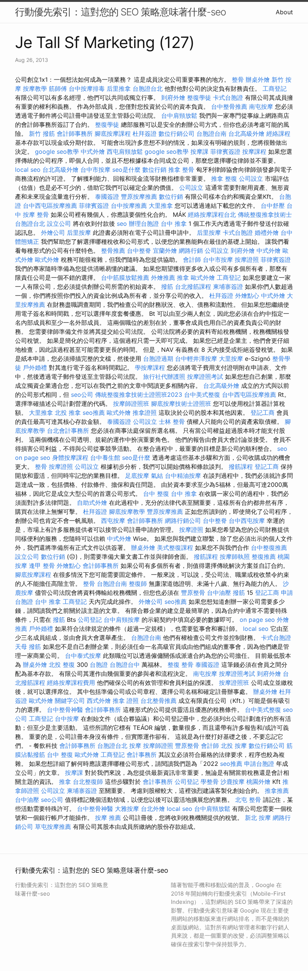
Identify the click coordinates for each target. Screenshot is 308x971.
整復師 (138, 583)
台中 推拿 (174, 223)
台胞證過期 (158, 358)
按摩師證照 (158, 745)
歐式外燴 (47, 259)
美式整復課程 (175, 547)
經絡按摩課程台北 (212, 214)
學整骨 (210, 781)
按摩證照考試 (205, 376)
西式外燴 (99, 700)
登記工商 (263, 412)
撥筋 (167, 286)
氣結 (157, 475)
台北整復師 (88, 781)
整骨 (238, 79)
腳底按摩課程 (113, 133)
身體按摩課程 (70, 457)
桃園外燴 (258, 781)
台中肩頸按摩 (122, 619)
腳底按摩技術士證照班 (181, 403)
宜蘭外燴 (165, 250)
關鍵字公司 (70, 700)
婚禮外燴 (267, 232)
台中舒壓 (273, 205)
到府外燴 (173, 97)
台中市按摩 (95, 169)
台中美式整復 (202, 394)
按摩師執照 (235, 556)
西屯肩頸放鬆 (125, 151)
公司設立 (251, 178)
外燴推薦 (163, 277)
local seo (28, 169)
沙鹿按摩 (232, 781)
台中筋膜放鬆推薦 (125, 277)
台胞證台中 (125, 664)
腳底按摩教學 (127, 511)
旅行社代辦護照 (164, 376)
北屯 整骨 (248, 799)
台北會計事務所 (68, 430)
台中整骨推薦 (229, 106)
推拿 (183, 277)
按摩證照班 (234, 682)
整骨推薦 (113, 250)
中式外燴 (93, 151)
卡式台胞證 (228, 97)
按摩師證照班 (131, 403)
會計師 (192, 259)
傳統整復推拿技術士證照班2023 (138, 394)
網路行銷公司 (183, 520)
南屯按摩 (261, 106)
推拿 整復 (224, 178)
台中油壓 (219, 592)
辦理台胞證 (144, 223)
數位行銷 (154, 169)
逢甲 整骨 (42, 565)
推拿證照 (145, 412)
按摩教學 (35, 88)
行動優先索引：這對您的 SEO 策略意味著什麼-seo (120, 12)
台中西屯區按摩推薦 (50, 205)
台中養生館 (105, 457)
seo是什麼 (126, 169)
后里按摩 (79, 232)
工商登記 (275, 88)
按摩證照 (247, 259)
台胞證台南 (211, 133)
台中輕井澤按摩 (196, 358)
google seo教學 (57, 151)
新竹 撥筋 (42, 133)
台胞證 (99, 664)
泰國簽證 (107, 196)
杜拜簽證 (145, 133)
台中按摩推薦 (129, 205)
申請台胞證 (259, 763)
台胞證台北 (148, 88)
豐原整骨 (193, 592)
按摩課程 (254, 151)
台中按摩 (67, 718)
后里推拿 (119, 88)
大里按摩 (231, 358)
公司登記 (90, 619)
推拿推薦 (277, 790)
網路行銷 (191, 250)
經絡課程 (278, 133)
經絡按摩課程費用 (71, 682)
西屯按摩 (113, 520)
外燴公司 (53, 232)
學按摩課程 (150, 367)
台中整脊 (139, 250)
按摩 (135, 745)
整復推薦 (264, 556)
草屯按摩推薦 (53, 826)
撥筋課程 (241, 466)
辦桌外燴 (258, 79)
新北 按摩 (258, 817)
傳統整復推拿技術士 (265, 214)
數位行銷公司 (177, 133)
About (284, 12)
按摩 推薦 (108, 817)
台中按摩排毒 (87, 88)
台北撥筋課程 (193, 286)
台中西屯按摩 (247, 520)
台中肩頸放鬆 (179, 115)
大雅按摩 (127, 808)
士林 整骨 (172, 421)
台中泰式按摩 (83, 655)
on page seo (32, 457)
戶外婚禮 (35, 367)
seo (122, 223)
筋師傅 (58, 88)
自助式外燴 (92, 502)
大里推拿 (161, 205)
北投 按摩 (234, 745)
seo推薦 (94, 412)
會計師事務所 (75, 133)
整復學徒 (199, 97)
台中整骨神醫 (65, 709)
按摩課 (199, 151)
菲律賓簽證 (225, 151)
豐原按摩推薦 (139, 196)
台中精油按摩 (183, 475)
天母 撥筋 (28, 646)
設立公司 (59, 223)
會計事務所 (142, 754)
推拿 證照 (126, 700)
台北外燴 (153, 808)
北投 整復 (62, 664)
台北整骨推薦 (158, 700)
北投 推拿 (68, 412)
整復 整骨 (180, 664)
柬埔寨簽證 (228, 286)
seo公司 (82, 394)
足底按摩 (137, 475)
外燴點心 (247, 295)
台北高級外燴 (246, 133)
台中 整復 (156, 493)
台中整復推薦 (269, 547)
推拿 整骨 (181, 169)
